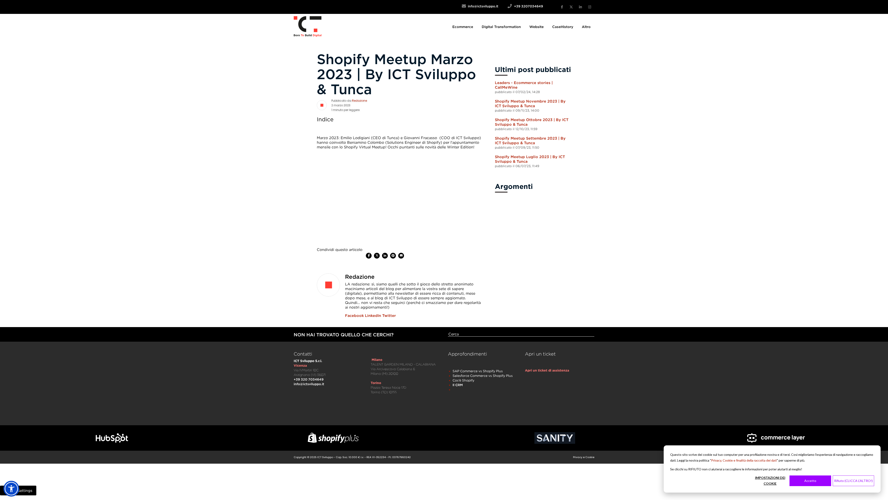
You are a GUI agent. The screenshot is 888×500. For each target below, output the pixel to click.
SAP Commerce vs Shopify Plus (478, 371)
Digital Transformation (501, 26)
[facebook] (369, 256)
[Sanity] (554, 438)
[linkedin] (385, 255)
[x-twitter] (571, 7)
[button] (11, 488)
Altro (586, 26)
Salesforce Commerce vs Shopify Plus (483, 375)
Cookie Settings (18, 490)
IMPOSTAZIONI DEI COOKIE (770, 480)
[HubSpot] (112, 438)
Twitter (389, 315)
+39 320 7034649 (309, 379)
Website (536, 26)
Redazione (359, 101)
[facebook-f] (562, 7)
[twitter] (377, 255)
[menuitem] (463, 27)
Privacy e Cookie (583, 457)
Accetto (810, 481)
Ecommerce (462, 26)
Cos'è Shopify (463, 380)
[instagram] (589, 7)
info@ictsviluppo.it (487, 6)
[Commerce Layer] (776, 438)
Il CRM (458, 385)
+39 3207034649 (528, 6)
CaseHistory (562, 26)
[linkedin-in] (580, 7)
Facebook (354, 315)
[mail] (401, 255)
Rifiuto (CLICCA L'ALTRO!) (853, 481)
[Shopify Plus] (333, 438)
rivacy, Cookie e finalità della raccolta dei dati (745, 460)
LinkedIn (373, 315)
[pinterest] (393, 255)
